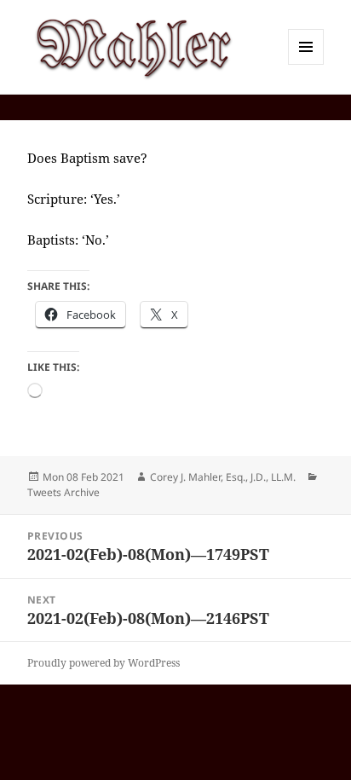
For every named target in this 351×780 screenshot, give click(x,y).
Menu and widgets (306, 64)
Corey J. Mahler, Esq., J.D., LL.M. (223, 477)
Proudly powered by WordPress (103, 663)
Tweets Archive (63, 492)
